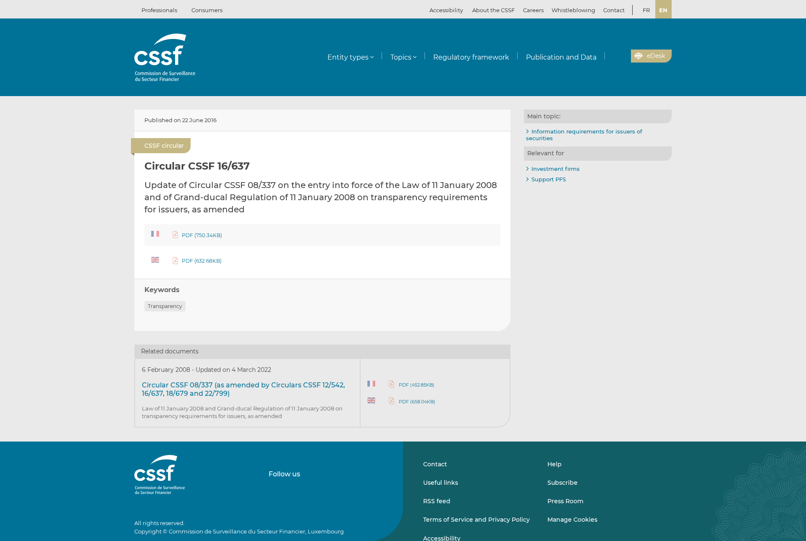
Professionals (159, 10)
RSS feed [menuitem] (436, 501)
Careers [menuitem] (533, 10)
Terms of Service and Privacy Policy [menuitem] (476, 519)
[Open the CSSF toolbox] (621, 56)
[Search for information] (611, 56)
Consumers (206, 10)
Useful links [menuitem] (440, 482)
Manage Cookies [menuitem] (572, 519)
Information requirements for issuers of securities (584, 134)
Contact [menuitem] (614, 10)
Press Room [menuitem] (565, 501)
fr (646, 10)
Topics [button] (400, 57)
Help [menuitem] (554, 464)
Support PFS (548, 179)
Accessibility (446, 10)
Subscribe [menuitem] (562, 482)
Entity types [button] (348, 57)
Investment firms (555, 168)
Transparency (165, 306)
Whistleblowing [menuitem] (573, 10)
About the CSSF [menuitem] (493, 10)
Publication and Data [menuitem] (561, 57)
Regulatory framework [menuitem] (471, 57)
